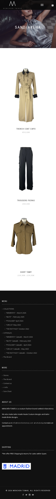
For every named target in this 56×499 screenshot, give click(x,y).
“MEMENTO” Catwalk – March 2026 (19, 337)
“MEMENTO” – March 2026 (16, 313)
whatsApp (40, 423)
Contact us (7, 383)
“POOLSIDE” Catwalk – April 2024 (18, 345)
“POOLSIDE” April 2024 (14, 321)
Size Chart (7, 391)
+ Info (5, 387)
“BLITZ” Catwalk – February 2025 (18, 341)
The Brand (7, 357)
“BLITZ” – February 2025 (15, 317)
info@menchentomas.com (23, 423)
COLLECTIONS (8, 309)
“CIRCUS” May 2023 (13, 325)
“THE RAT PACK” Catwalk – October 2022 (21, 353)
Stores (6, 375)
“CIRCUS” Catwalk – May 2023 (17, 349)
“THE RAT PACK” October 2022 (17, 329)
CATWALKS (7, 333)
